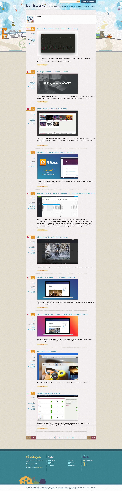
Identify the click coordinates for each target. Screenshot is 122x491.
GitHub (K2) (72, 462)
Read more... (42, 64)
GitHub (71, 460)
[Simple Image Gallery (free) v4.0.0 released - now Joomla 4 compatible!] (57, 336)
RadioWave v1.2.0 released (47, 351)
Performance (32, 39)
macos (33, 206)
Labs (75, 6)
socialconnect (31, 403)
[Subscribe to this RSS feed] (94, 14)
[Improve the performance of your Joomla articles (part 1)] (57, 55)
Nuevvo (94, 490)
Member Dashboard (89, 1)
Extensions (57, 6)
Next (93, 437)
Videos (87, 465)
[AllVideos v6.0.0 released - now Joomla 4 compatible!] (57, 299)
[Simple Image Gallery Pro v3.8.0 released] (57, 135)
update (33, 84)
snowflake (32, 203)
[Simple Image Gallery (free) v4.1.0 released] (57, 264)
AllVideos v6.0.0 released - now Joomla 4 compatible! (56, 277)
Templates (65, 6)
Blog (34, 34)
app (30, 206)
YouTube (52, 465)
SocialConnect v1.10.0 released (48, 393)
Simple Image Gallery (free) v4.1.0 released (52, 237)
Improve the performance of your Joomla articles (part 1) (57, 29)
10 (73, 438)
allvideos (33, 162)
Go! (78, 1)
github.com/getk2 (39, 467)
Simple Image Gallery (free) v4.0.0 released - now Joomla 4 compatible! (62, 314)
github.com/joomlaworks (31, 465)
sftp (34, 205)
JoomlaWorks (36, 5)
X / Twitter (52, 460)
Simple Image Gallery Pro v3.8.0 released (52, 109)
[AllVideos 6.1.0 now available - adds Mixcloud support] (57, 178)
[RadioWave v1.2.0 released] (57, 380)
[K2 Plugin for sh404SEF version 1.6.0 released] (57, 93)
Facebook (52, 462)
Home (51, 6)
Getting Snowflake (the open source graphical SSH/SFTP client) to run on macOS (66, 193)
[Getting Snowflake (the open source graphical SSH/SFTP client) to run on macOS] (57, 216)
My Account (91, 6)
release (33, 164)
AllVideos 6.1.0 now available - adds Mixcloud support (56, 152)
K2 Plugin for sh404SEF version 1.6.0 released (53, 72)
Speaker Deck (73, 465)
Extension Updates (89, 460)
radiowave (32, 361)
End (89, 437)
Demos (71, 6)
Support (80, 6)
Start (28, 437)
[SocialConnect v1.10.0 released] (57, 420)
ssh (31, 205)
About (85, 6)
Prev (33, 437)
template (33, 364)
